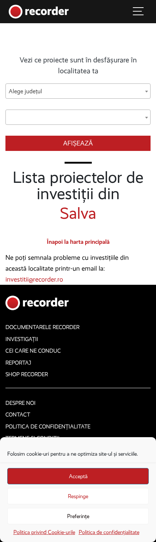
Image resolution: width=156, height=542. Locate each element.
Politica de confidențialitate (109, 532)
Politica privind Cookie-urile (44, 532)
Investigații (21, 339)
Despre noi (20, 403)
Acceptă (78, 476)
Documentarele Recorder (42, 327)
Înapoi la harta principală (78, 241)
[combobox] (78, 91)
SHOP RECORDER (26, 374)
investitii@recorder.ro (34, 279)
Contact (17, 414)
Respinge (78, 496)
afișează (78, 143)
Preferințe (78, 516)
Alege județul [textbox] (25, 91)
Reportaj (18, 363)
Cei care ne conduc (33, 351)
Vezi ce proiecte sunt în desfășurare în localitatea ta (78, 65)
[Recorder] (39, 11)
